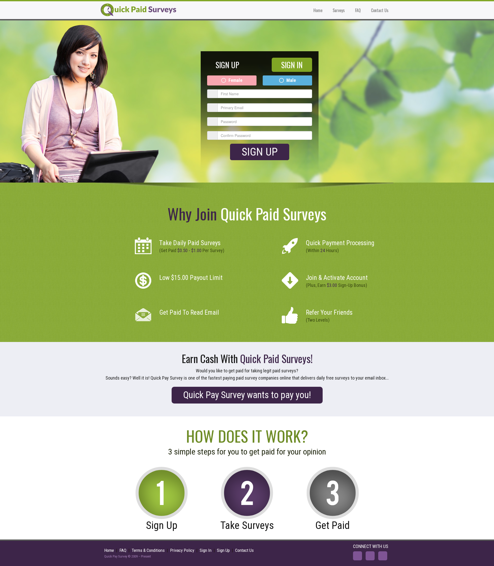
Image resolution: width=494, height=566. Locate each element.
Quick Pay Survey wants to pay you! (247, 395)
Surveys (339, 10)
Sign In (205, 550)
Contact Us (380, 10)
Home (317, 10)
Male (291, 80)
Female (235, 80)
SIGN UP (227, 65)
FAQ (358, 10)
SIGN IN (292, 65)
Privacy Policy (182, 550)
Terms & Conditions (148, 550)
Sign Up (260, 151)
